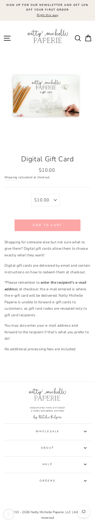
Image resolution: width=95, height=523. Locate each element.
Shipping (10, 177)
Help (47, 464)
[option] (47, 10)
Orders (47, 481)
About (47, 448)
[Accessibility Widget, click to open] (9, 514)
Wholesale (47, 431)
